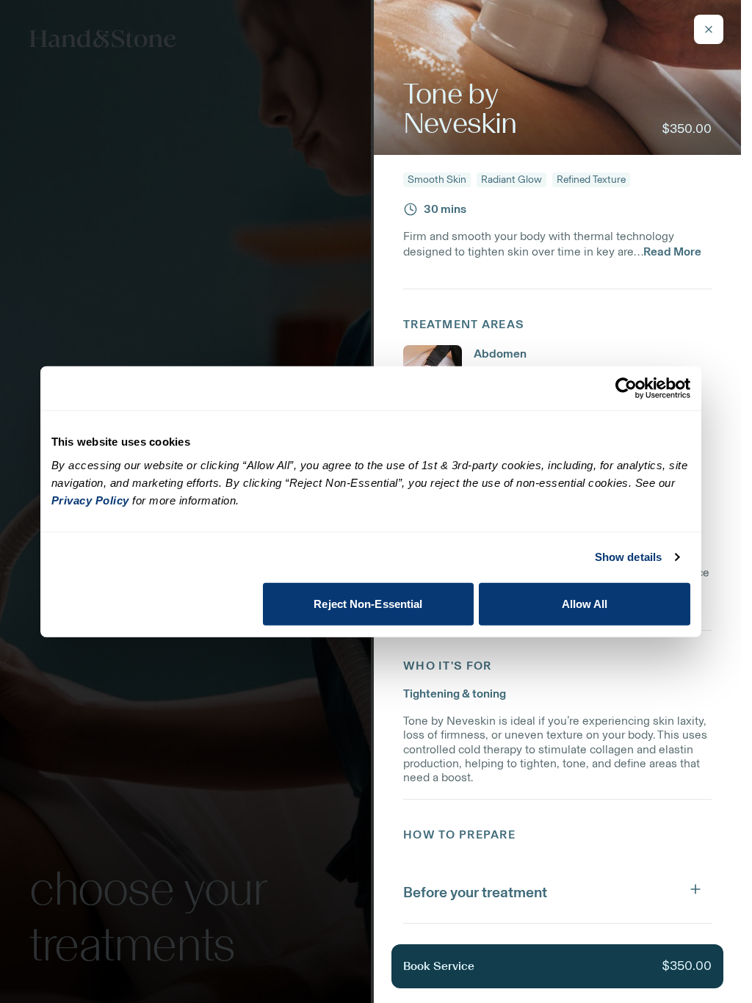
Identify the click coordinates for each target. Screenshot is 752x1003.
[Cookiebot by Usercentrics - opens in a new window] (626, 388)
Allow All (585, 603)
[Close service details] (708, 29)
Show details (628, 557)
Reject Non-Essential (368, 603)
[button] (557, 889)
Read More (672, 251)
